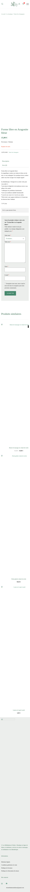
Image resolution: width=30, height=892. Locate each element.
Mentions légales (5, 862)
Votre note (8, 235)
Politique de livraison (6, 868)
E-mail (7, 275)
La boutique (9, 14)
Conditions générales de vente (9, 865)
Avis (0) (4, 165)
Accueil (3, 14)
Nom (6, 266)
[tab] (15, 161)
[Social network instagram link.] (2, 883)
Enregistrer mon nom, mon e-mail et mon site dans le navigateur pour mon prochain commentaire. (15, 286)
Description (5, 161)
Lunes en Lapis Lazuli (19, 710)
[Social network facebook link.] (6, 883)
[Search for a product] (2, 4)
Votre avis (8, 242)
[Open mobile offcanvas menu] (27, 4)
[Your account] (19, 4)
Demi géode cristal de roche (18, 579)
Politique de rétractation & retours (10, 871)
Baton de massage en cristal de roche (18, 447)
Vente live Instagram (19, 14)
